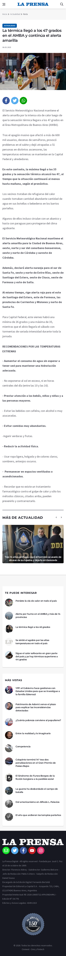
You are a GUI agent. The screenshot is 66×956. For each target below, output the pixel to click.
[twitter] (14, 100)
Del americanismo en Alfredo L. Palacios (37, 802)
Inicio (4, 14)
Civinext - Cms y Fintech (33, 949)
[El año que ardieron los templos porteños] (9, 817)
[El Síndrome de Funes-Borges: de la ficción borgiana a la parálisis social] (9, 778)
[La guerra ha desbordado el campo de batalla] (9, 791)
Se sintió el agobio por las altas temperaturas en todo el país (32, 642)
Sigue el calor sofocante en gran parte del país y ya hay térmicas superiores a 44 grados (37, 656)
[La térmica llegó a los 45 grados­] (9, 629)
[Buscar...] (62, 4)
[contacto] (6, 850)
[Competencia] (9, 748)
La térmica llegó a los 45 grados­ (33, 627)
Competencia (23, 746)
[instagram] (40, 850)
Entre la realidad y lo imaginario (33, 733)
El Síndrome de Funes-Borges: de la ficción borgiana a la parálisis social (35, 777)
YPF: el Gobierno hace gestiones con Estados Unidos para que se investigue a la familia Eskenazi (38, 691)
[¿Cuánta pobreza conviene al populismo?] (9, 722)
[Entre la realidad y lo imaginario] (9, 735)
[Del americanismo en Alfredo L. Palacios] (9, 804)
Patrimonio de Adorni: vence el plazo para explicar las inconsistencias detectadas (36, 707)
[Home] (33, 843)
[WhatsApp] (23, 100)
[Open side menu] (3, 4)
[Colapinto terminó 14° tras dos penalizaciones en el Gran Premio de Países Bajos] (9, 761)
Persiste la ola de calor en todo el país (36, 600)
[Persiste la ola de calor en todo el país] (9, 603)
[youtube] (32, 850)
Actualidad (15, 14)
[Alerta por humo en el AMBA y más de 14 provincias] (9, 616)
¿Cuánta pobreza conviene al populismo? (38, 720)
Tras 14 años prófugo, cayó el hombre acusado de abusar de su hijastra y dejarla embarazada (33, 558)
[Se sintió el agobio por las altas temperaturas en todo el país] (9, 642)
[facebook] (6, 100)
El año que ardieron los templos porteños (38, 815)
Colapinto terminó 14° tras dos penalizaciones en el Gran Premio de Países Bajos (36, 762)
